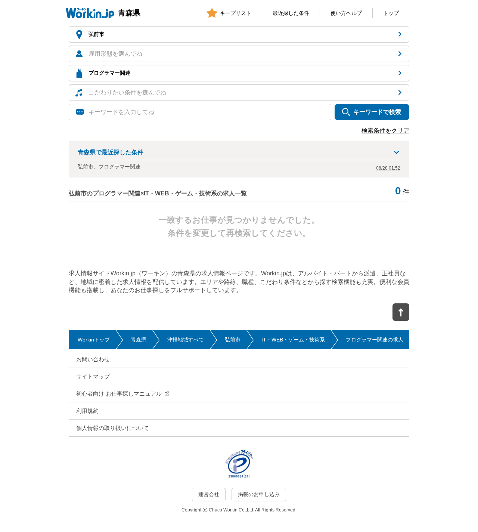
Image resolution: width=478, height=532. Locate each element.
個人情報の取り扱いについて (112, 428)
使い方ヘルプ (346, 13)
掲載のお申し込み (259, 494)
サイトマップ (93, 376)
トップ (391, 13)
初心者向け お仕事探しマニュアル (119, 393)
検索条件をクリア (385, 130)
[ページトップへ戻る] (400, 312)
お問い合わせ (93, 359)
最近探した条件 (291, 13)
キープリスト (235, 13)
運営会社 (208, 494)
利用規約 (87, 411)
